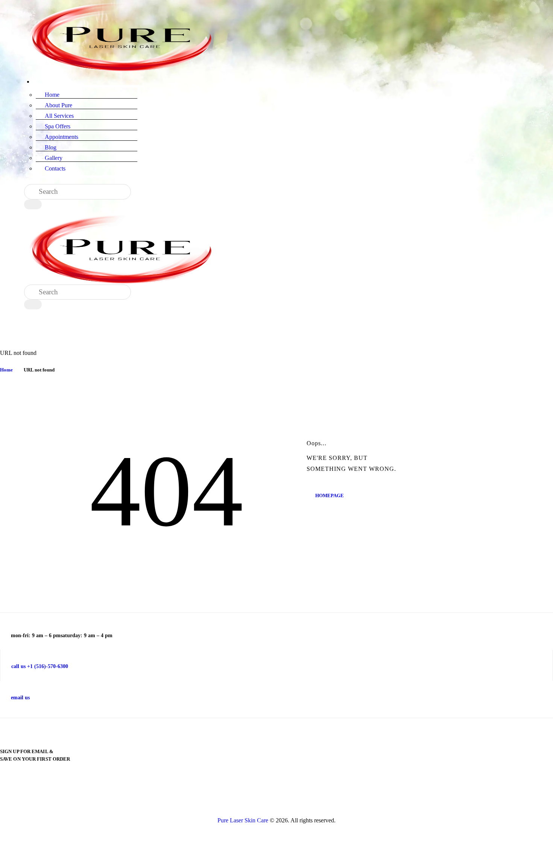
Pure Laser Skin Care (242, 820)
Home (6, 370)
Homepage (329, 495)
